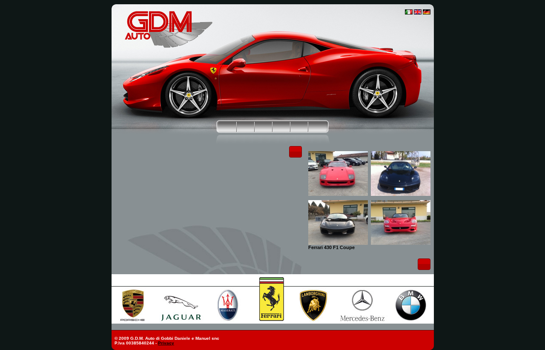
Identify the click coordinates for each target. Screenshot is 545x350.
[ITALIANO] (409, 12)
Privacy (166, 343)
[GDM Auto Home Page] (168, 46)
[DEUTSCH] (426, 12)
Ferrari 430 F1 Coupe (331, 247)
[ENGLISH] (418, 12)
